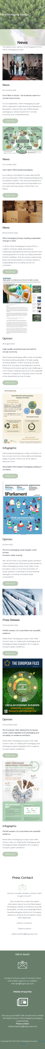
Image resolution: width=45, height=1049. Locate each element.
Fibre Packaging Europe (14, 14)
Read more (10, 121)
